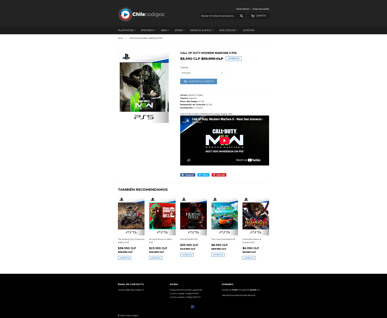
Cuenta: (184, 67)
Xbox (164, 30)
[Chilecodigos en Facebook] (192, 307)
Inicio (120, 38)
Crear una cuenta (261, 9)
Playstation (126, 30)
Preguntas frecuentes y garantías (186, 290)
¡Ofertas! (248, 30)
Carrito (260, 15)
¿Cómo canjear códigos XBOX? (185, 297)
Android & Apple (201, 30)
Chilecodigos (131, 315)
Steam (179, 30)
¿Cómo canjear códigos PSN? (184, 293)
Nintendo (147, 30)
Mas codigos (227, 30)
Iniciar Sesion (242, 9)
